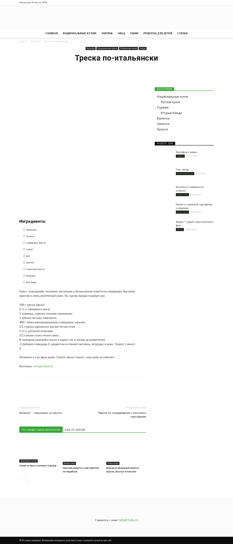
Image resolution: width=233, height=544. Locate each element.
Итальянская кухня (128, 48)
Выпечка (35, 41)
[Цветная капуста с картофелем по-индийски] (82, 451)
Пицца (142, 48)
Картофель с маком (186, 152)
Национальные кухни (79, 33)
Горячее (163, 107)
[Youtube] (211, 2)
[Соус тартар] (164, 174)
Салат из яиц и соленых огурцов (37, 465)
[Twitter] (199, 2)
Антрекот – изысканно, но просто (40, 413)
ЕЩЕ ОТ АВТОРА (75, 430)
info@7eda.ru (128, 520)
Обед (121, 33)
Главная (52, 33)
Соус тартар (182, 169)
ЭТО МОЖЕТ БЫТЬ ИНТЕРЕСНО (40, 430)
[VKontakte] (205, 2)
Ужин (134, 33)
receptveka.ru (43, 366)
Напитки (163, 124)
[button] (209, 33)
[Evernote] (187, 2)
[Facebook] (193, 2)
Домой (23, 41)
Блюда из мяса (182, 194)
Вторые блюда (69, 463)
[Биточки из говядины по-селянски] (164, 191)
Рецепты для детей (157, 33)
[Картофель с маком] (164, 156)
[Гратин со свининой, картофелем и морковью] (164, 209)
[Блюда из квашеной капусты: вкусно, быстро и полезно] (126, 451)
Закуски (162, 129)
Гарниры (180, 156)
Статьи (182, 33)
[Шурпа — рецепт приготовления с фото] (164, 226)
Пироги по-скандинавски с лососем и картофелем (122, 414)
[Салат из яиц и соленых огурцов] (39, 450)
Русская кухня (170, 102)
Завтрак (107, 33)
